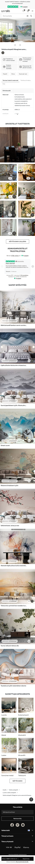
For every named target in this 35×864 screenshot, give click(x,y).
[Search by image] (27, 15)
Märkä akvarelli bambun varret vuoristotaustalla (14, 325)
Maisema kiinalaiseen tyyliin (9, 485)
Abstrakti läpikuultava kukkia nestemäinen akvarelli (14, 565)
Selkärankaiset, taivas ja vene (10, 525)
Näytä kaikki (17, 781)
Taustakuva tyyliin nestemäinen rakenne (13, 686)
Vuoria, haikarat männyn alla (10, 645)
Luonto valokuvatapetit (9, 792)
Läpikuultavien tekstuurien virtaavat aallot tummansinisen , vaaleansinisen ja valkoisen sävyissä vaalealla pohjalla (14, 365)
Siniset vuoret (5, 445)
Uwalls (4, 790)
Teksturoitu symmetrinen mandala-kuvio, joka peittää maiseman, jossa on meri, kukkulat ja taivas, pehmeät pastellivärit (14, 605)
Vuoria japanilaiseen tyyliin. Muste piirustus (14, 405)
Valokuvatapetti (13, 790)
